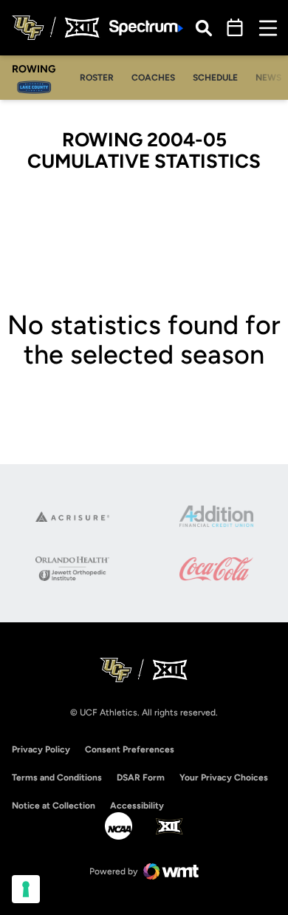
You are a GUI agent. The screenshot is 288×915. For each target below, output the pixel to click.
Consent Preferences (129, 749)
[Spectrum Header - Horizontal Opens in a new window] (146, 27)
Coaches (157, 77)
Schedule (215, 77)
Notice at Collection (53, 805)
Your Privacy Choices (223, 777)
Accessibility (137, 805)
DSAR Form (141, 777)
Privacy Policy (41, 749)
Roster (101, 77)
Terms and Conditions (57, 777)
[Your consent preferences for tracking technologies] (26, 889)
